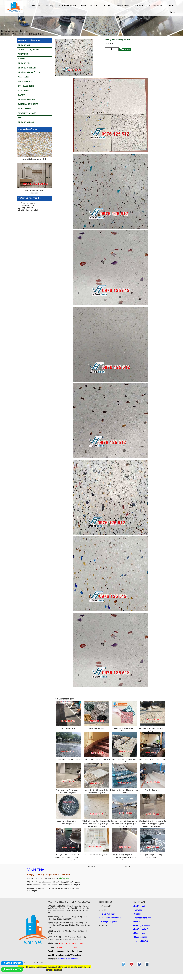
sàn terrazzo (49, 967)
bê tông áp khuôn (75, 967)
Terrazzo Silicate (27, 113)
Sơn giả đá (23, 118)
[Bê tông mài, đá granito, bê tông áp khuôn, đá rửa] (123, 964)
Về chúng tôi (106, 906)
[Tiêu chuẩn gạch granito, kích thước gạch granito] (152, 713)
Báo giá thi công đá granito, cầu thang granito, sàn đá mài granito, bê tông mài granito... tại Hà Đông (68, 857)
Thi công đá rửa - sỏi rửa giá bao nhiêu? (34, 159)
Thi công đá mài (141, 941)
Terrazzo (23, 54)
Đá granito (30, 967)
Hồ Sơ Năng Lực (108, 914)
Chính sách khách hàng (111, 918)
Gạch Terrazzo (25, 81)
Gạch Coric (23, 77)
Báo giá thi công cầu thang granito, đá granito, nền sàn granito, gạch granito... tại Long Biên (124, 823)
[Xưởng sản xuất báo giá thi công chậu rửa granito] (68, 806)
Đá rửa (21, 95)
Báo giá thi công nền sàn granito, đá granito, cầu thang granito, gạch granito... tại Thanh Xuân (152, 823)
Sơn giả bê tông (26, 86)
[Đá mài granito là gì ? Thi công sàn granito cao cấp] (152, 840)
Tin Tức (104, 910)
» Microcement (139, 933)
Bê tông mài (24, 45)
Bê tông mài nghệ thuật (30, 72)
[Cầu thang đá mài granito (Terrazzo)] (96, 744)
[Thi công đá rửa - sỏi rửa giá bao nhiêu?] (34, 144)
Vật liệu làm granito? (96, 728)
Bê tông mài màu (26, 122)
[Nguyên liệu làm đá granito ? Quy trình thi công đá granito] (96, 775)
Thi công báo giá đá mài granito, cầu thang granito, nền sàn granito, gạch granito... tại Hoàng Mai (96, 823)
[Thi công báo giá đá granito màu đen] (152, 744)
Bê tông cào (24, 63)
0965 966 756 (14, 969)
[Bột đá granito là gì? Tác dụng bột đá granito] (124, 775)
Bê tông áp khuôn (27, 68)
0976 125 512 (14, 963)
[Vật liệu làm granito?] (96, 713)
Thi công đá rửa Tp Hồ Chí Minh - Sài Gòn (34, 190)
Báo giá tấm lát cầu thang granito (96, 855)
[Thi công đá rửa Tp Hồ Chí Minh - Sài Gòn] (34, 175)
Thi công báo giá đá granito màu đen (152, 759)
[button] (34, 133)
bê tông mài (61, 967)
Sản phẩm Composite (28, 104)
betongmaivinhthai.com (68, 959)
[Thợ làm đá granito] (152, 775)
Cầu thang (23, 91)
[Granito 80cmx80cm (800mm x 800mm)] (124, 713)
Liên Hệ (104, 925)
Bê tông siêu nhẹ (26, 99)
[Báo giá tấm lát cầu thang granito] (96, 840)
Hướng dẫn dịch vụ (109, 922)
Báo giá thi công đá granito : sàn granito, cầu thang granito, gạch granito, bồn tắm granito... (124, 857)
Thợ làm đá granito (152, 790)
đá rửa (87, 967)
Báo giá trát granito (68, 728)
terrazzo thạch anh (54, 970)
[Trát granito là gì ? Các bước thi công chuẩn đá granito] (68, 775)
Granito (22, 59)
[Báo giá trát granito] (68, 713)
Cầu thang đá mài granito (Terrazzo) (96, 759)
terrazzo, (40, 967)
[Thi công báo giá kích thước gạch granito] (124, 744)
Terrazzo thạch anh (28, 50)
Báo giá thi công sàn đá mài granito (68, 759)
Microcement (24, 109)
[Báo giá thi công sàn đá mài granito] (68, 744)
